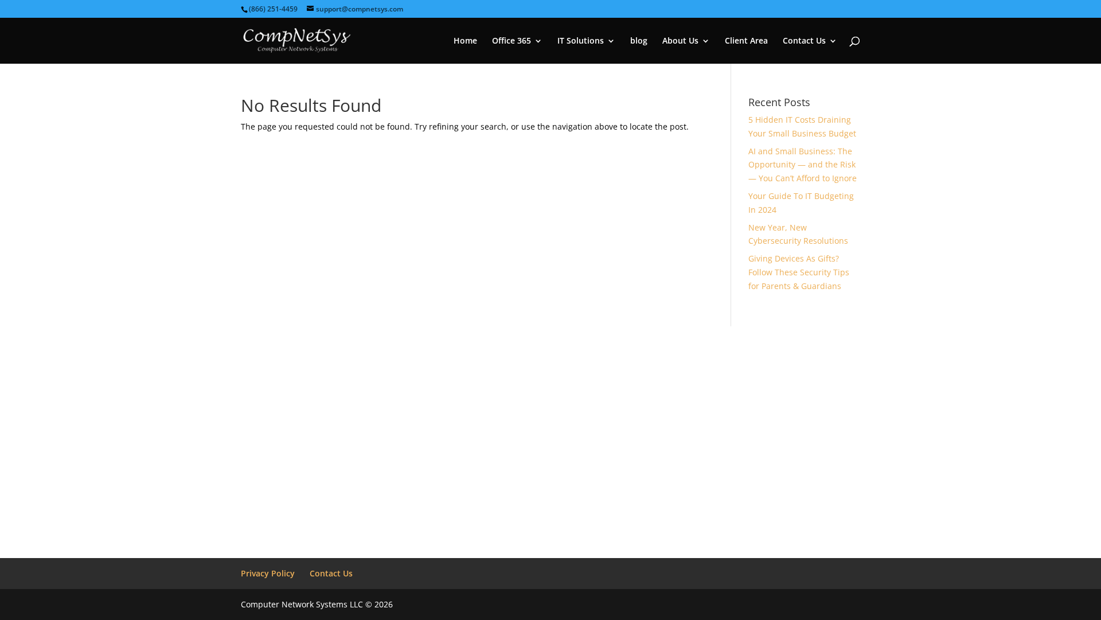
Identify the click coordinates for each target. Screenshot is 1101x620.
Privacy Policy (268, 573)
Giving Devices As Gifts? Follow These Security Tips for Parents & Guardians (798, 272)
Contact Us (804, 41)
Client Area (746, 41)
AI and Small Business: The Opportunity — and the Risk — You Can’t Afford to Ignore (802, 165)
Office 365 (511, 41)
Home (465, 41)
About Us (680, 41)
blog (638, 41)
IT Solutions (580, 41)
